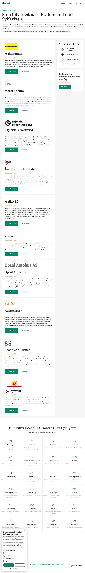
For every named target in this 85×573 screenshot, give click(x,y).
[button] (14, 569)
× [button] (24, 530)
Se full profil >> (11, 71)
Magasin (62, 3)
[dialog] (14, 550)
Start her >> (65, 87)
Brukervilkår (34, 564)
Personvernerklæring (17, 547)
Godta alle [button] (8, 565)
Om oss (69, 3)
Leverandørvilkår (45, 564)
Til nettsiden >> (24, 71)
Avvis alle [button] (20, 565)
